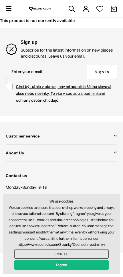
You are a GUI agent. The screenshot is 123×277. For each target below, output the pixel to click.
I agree (61, 264)
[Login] (85, 8)
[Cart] (113, 8)
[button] (8, 8)
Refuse (61, 254)
